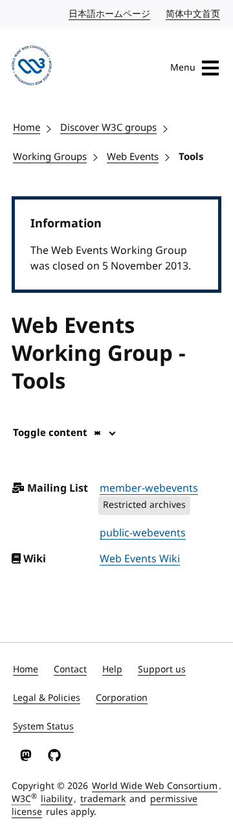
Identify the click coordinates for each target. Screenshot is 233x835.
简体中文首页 (193, 14)
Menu (182, 67)
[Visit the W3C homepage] (32, 67)
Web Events (133, 157)
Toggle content (50, 433)
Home (26, 127)
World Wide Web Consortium (154, 786)
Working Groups (50, 157)
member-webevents (149, 488)
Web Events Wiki (140, 559)
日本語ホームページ (110, 14)
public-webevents (143, 533)
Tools (191, 157)
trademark (103, 799)
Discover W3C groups (108, 127)
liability (56, 799)
